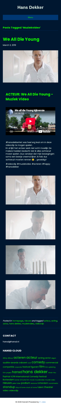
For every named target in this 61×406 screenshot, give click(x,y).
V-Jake (42, 402)
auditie (6, 362)
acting (54, 320)
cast (29, 363)
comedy (38, 362)
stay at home (21, 387)
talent (40, 387)
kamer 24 (18, 380)
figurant (34, 366)
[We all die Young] (30, 66)
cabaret (23, 362)
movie (32, 380)
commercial (52, 362)
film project (7, 373)
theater (48, 387)
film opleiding (50, 367)
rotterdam (42, 383)
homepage (17, 320)
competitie (8, 366)
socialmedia (53, 383)
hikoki (50, 373)
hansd (17, 372)
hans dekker (15, 323)
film (42, 367)
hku (54, 373)
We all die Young (21, 39)
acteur (47, 320)
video (6, 390)
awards (14, 362)
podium (25, 383)
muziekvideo (28, 323)
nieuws (27, 320)
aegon (53, 358)
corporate (18, 367)
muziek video (50, 380)
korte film (25, 380)
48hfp (5, 358)
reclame (34, 383)
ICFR (13, 376)
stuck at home (31, 387)
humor (6, 376)
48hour (10, 358)
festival (26, 366)
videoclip (39, 323)
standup (9, 387)
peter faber (16, 383)
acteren (20, 357)
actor (5, 323)
